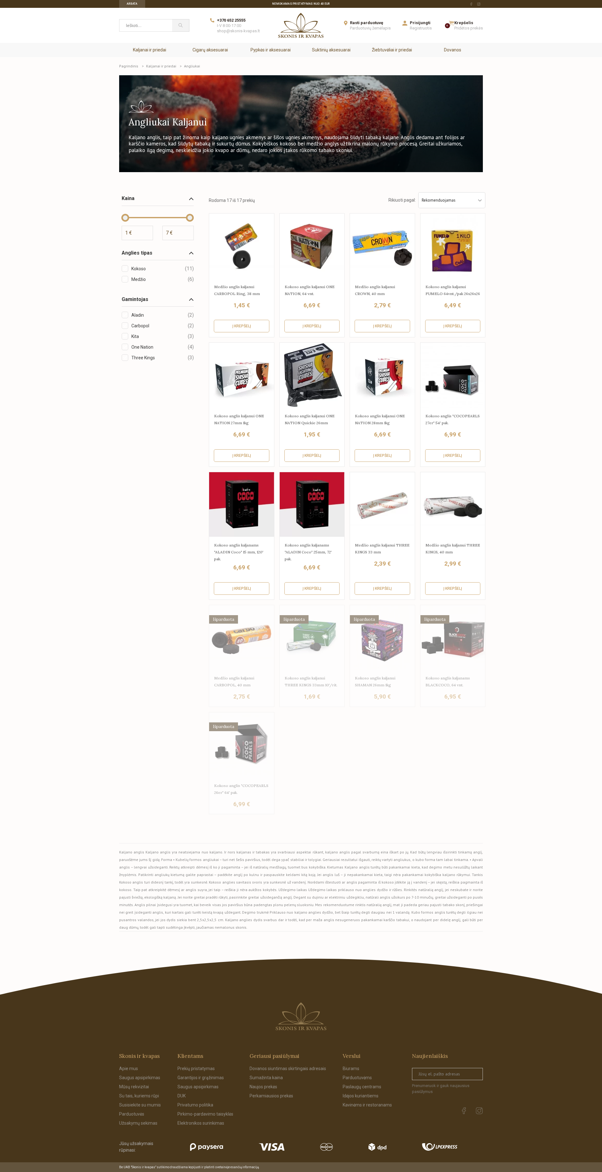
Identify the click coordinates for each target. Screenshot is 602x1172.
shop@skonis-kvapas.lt (238, 31)
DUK (181, 1095)
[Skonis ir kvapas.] (301, 1016)
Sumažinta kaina (266, 1077)
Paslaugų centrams (362, 1086)
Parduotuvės (131, 1114)
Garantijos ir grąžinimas (200, 1077)
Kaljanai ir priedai (149, 49)
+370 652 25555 (231, 20)
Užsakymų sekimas (138, 1123)
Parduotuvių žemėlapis (370, 28)
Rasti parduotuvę (366, 22)
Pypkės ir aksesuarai (271, 49)
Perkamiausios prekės (271, 1095)
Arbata (132, 3)
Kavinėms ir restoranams (367, 1104)
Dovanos (452, 49)
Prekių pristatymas (196, 1068)
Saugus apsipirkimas (139, 1077)
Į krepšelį (241, 326)
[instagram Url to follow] (479, 4)
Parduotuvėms (357, 1077)
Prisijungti (420, 22)
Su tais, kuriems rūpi (139, 1095)
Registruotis (421, 28)
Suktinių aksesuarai (331, 49)
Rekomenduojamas (439, 200)
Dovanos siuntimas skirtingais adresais (288, 1068)
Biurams (351, 1068)
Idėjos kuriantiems (360, 1095)
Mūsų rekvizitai (134, 1086)
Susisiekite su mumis (140, 1104)
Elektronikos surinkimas (200, 1123)
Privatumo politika (195, 1104)
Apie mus (128, 1068)
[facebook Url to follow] (471, 4)
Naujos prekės (263, 1086)
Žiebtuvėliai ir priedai (392, 49)
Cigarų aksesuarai (210, 49)
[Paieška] (180, 25)
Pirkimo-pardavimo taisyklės (205, 1114)
